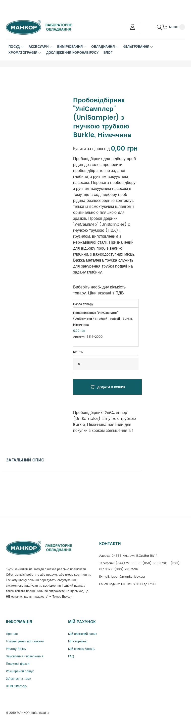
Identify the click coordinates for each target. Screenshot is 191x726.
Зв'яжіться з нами (18, 678)
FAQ (71, 656)
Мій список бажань (81, 649)
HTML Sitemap (16, 686)
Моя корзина (77, 641)
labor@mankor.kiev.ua (128, 576)
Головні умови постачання (25, 641)
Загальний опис (25, 460)
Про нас (12, 634)
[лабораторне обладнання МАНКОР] (43, 27)
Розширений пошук (20, 671)
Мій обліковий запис (82, 634)
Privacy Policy (16, 649)
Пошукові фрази (17, 664)
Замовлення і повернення (24, 656)
